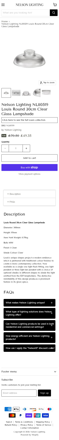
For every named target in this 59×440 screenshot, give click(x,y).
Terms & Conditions (24, 422)
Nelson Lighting (13, 130)
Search (9, 422)
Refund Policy (11, 425)
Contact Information (29, 428)
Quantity (5, 142)
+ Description (14, 194)
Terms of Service (43, 425)
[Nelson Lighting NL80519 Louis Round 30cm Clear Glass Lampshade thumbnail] (6, 92)
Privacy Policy (26, 425)
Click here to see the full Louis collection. (24, 120)
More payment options (29, 174)
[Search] (54, 12)
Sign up (44, 393)
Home (4, 21)
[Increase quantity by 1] (26, 148)
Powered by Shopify (30, 435)
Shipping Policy (43, 422)
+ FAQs (11, 202)
